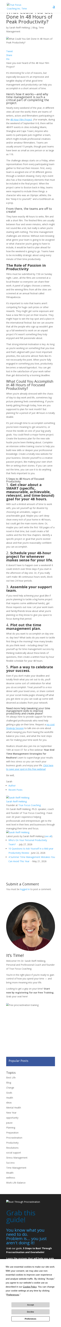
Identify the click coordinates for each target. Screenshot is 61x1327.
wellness (10, 1177)
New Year (11, 1112)
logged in (25, 889)
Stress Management (16, 1157)
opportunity (12, 1117)
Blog (34, 27)
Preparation (12, 1132)
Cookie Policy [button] (30, 1286)
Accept (30, 1305)
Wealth (10, 1172)
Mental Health (13, 1107)
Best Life (11, 1077)
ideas (9, 1102)
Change (10, 1087)
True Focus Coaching (29, 805)
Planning (10, 1127)
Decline (30, 1312)
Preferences (30, 1319)
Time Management (16, 1167)
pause (9, 1122)
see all (48, 836)
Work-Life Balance (16, 1182)
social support (13, 1152)
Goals (9, 1092)
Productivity (12, 1142)
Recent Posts (15, 789)
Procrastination (14, 1137)
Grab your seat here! (17, 996)
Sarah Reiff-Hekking (19, 27)
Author (12, 785)
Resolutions (12, 1147)
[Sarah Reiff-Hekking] (17, 797)
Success (10, 1162)
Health (9, 1097)
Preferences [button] (13, 1294)
